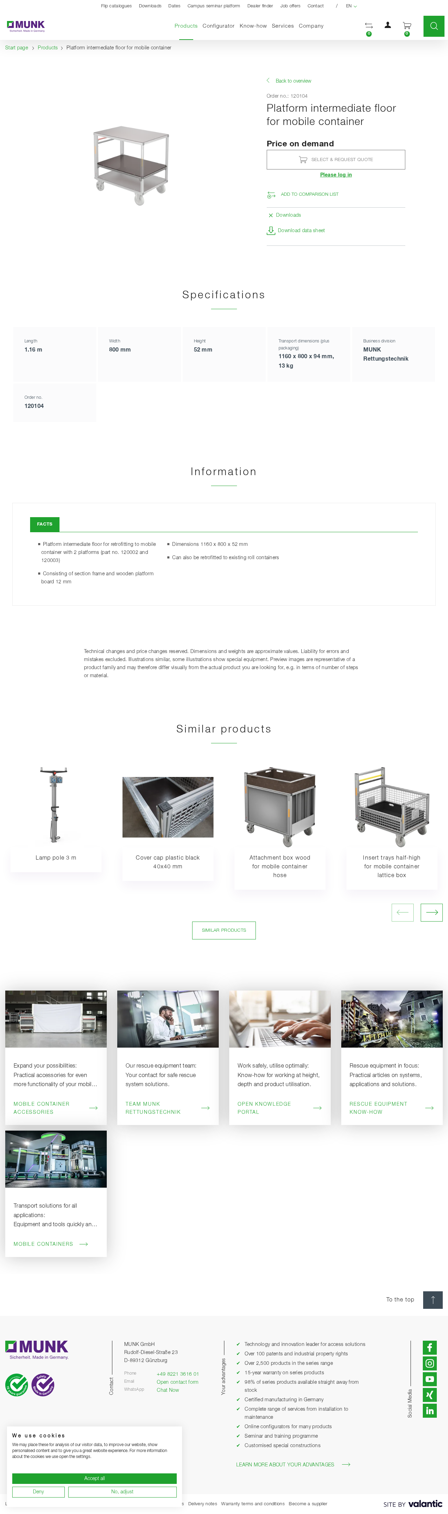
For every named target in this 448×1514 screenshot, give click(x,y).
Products (187, 26)
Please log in (336, 175)
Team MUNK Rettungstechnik (153, 1108)
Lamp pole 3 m (56, 858)
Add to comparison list (309, 194)
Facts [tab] (44, 524)
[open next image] (432, 913)
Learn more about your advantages (285, 1465)
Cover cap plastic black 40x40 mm (168, 862)
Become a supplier (308, 1504)
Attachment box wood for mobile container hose (280, 866)
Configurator (219, 26)
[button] (368, 26)
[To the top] (433, 1300)
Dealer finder (260, 6)
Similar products (224, 930)
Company (311, 26)
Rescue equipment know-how (379, 1108)
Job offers (290, 6)
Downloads (150, 6)
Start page (16, 48)
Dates (174, 6)
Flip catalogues (116, 6)
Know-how (253, 26)
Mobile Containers (44, 1244)
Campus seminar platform (214, 6)
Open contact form (177, 1382)
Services (283, 26)
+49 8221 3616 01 (178, 1374)
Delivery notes (202, 1504)
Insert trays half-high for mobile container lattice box (392, 866)
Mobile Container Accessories (42, 1108)
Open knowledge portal (264, 1108)
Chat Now (168, 1390)
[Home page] (22, 26)
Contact (316, 6)
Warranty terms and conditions (253, 1504)
